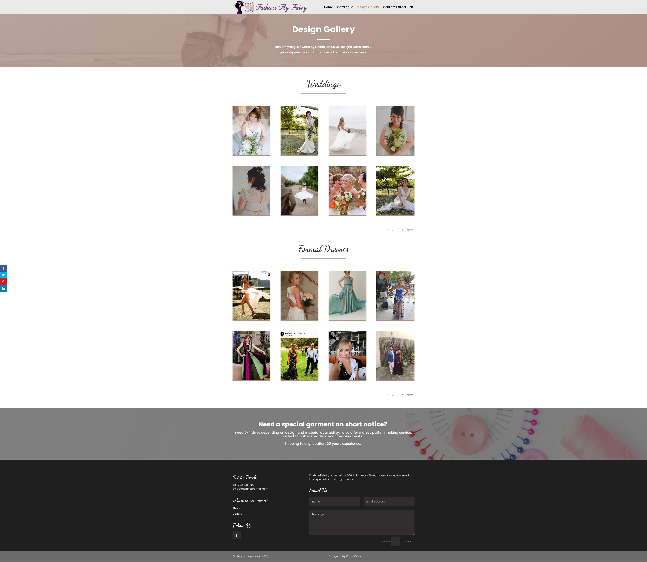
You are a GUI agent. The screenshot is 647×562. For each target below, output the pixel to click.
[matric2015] (299, 319)
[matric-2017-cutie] (395, 379)
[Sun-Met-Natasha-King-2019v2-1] (251, 319)
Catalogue (345, 7)
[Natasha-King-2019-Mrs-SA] (347, 379)
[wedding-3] (395, 154)
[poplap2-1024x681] (395, 214)
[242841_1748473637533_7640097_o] (347, 214)
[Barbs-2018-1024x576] (347, 154)
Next (410, 230)
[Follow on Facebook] (237, 535)
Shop (236, 508)
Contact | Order (394, 7)
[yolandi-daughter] (251, 154)
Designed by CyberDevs (345, 556)
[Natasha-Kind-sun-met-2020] (395, 319)
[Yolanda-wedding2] (299, 214)
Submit (408, 541)
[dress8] (251, 379)
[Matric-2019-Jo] (347, 319)
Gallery (237, 514)
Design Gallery (368, 7)
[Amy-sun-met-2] (299, 379)
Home (328, 7)
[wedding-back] (251, 214)
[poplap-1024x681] (299, 154)
